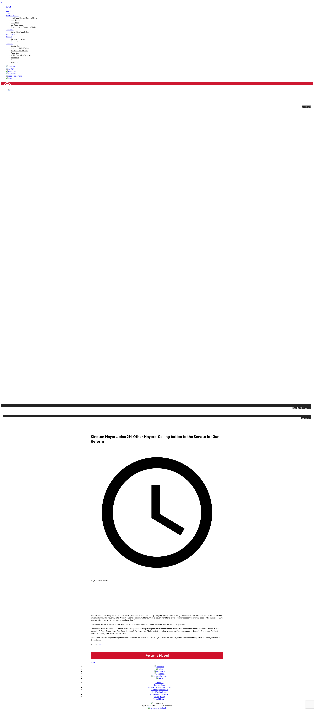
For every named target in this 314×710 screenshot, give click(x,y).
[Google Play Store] (14, 76)
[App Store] (11, 73)
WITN (100, 644)
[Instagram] (11, 71)
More (93, 662)
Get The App (306, 418)
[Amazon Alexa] (9, 78)
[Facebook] (11, 66)
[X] (10, 69)
